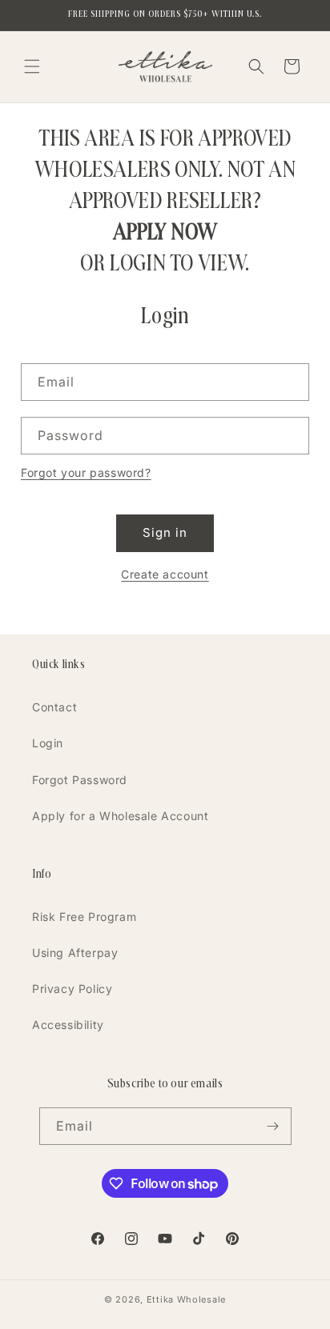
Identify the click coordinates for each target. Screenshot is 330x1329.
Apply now (165, 231)
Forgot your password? (86, 472)
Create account (164, 574)
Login (47, 743)
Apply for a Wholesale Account (120, 816)
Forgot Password (79, 780)
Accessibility (68, 1024)
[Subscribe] (273, 1126)
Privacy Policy (72, 988)
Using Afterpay (75, 952)
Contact (54, 707)
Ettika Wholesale (186, 1299)
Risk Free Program (84, 916)
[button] (32, 66)
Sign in (165, 532)
